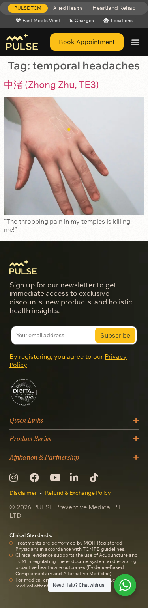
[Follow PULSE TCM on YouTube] (57, 477)
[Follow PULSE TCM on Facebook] (36, 477)
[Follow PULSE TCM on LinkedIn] (77, 477)
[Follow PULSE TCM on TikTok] (97, 477)
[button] (28, 8)
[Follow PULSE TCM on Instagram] (16, 477)
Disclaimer (23, 492)
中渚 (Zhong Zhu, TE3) (51, 84)
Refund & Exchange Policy (78, 492)
